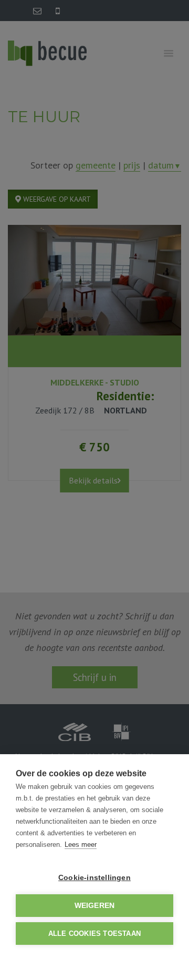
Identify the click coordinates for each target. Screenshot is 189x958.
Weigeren (95, 906)
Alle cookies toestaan (94, 933)
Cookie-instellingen (94, 878)
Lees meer (81, 844)
